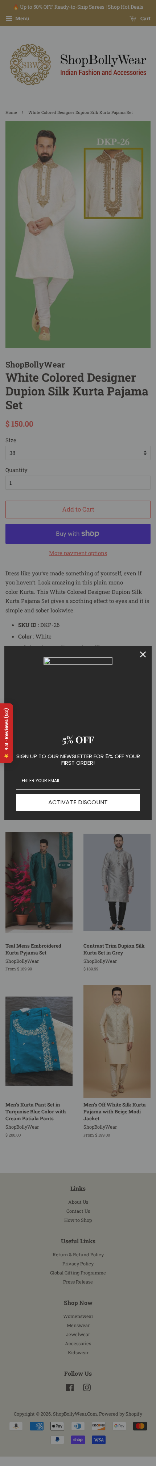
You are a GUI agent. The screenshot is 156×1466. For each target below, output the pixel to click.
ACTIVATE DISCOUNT (78, 802)
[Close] (143, 654)
